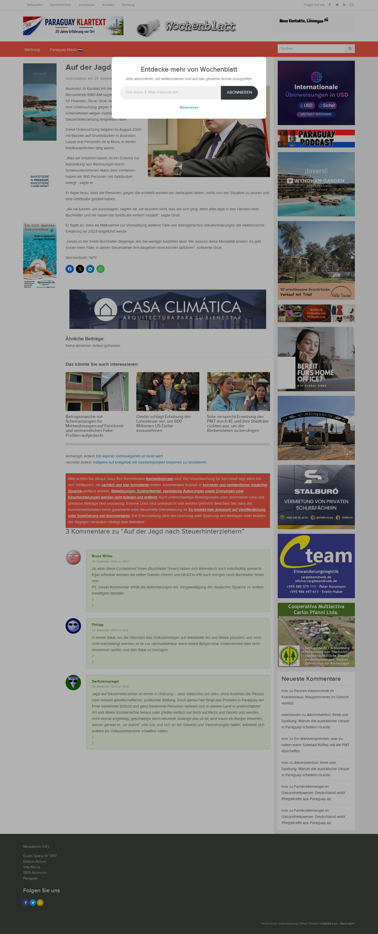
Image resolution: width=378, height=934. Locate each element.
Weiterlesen (189, 108)
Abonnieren (239, 92)
